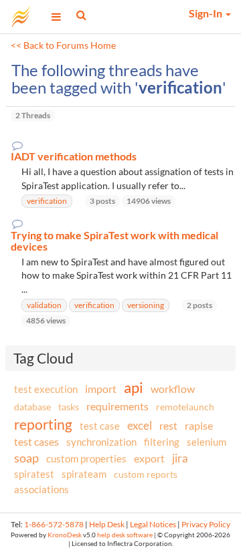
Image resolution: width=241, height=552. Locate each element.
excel (139, 425)
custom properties (86, 458)
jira (180, 458)
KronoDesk (65, 535)
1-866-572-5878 (54, 524)
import (100, 388)
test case (100, 426)
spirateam (84, 474)
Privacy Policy (205, 524)
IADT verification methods (74, 156)
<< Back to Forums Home (63, 45)
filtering (161, 442)
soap (26, 457)
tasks (68, 406)
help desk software (125, 535)
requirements (117, 406)
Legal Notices (153, 524)
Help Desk (107, 524)
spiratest (34, 474)
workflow (173, 388)
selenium (206, 442)
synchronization (101, 442)
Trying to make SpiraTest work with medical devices (114, 241)
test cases (36, 441)
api (133, 387)
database (32, 406)
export (149, 458)
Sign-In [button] (206, 13)
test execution (46, 389)
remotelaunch (185, 406)
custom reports (145, 474)
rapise (199, 425)
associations (41, 489)
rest (168, 425)
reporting (43, 424)
